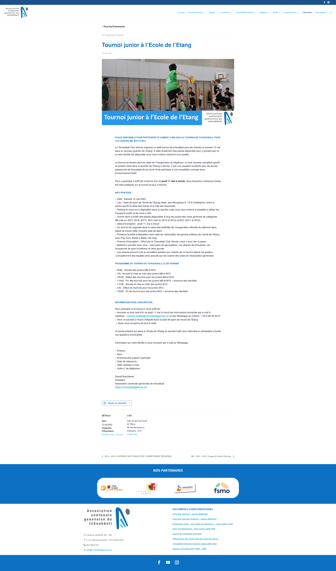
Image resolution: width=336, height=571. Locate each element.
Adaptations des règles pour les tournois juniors (195, 539)
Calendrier (307, 12)
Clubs (112, 434)
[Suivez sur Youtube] (168, 562)
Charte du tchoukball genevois (187, 534)
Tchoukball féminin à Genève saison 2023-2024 (194, 544)
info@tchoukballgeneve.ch (99, 550)
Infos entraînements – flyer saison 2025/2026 (193, 529)
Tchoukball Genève (245, 12)
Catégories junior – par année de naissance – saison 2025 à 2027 (202, 524)
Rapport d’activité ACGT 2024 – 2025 (189, 548)
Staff (275, 12)
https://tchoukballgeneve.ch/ (131, 387)
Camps (212, 12)
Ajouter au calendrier (117, 403)
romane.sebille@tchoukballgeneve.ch (148, 316)
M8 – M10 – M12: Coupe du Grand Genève (211, 456)
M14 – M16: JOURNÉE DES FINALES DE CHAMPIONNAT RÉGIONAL (138, 456)
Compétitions (289, 12)
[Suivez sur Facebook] (159, 562)
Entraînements (195, 12)
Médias (263, 12)
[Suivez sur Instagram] (177, 562)
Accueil (181, 12)
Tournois (119, 434)
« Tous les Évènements (113, 26)
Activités (225, 12)
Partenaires (321, 12)
